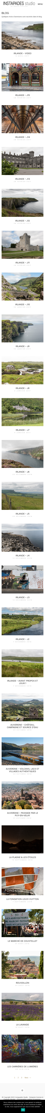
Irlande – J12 (22, 220)
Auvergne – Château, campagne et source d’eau (22, 726)
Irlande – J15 (22, 95)
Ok (23, 1110)
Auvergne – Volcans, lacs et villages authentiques (22, 770)
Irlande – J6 (22, 472)
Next (27, 1078)
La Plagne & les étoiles (22, 857)
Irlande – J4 (23, 555)
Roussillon (22, 983)
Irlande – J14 (22, 137)
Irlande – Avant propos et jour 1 (22, 682)
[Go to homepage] (19, 4)
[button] (40, 4)
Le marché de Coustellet (22, 941)
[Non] (42, 1106)
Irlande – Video (22, 53)
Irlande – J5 (22, 513)
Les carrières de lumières (22, 1066)
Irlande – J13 (22, 179)
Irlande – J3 (23, 597)
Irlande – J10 (22, 304)
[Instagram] (22, 1090)
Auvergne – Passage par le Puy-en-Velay (22, 814)
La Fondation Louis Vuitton (22, 899)
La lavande (22, 1024)
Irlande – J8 (22, 388)
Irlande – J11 (22, 262)
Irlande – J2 (22, 639)
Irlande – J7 (22, 430)
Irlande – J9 (22, 346)
